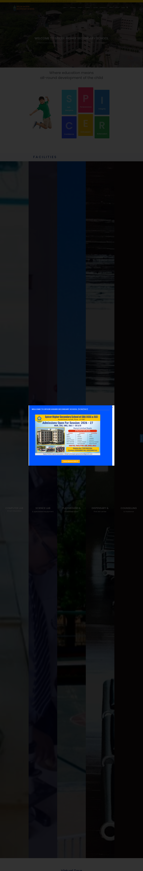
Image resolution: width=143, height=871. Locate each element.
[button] (70, 461)
